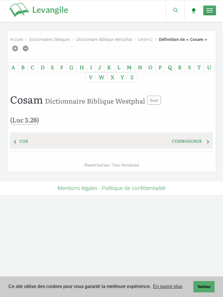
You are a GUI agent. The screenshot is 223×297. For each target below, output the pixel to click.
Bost (154, 100)
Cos (23, 141)
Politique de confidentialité (134, 187)
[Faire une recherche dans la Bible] (175, 10)
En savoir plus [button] (167, 286)
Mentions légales (77, 187)
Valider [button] (204, 286)
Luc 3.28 (24, 119)
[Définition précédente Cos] (15, 141)
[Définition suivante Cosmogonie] (207, 141)
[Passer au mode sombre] (193, 10)
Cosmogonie (187, 141)
